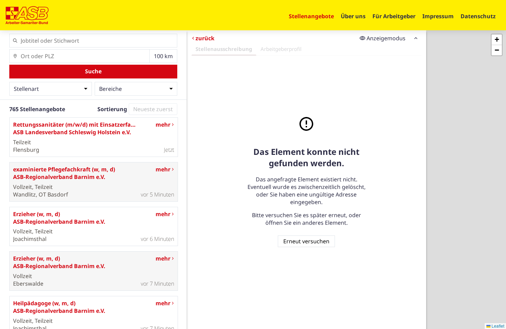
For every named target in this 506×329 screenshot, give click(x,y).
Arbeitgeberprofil (281, 48)
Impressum (438, 16)
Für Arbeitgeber (393, 16)
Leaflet (497, 326)
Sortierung (112, 109)
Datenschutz (478, 16)
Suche (93, 71)
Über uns (353, 16)
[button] (497, 39)
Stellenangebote (311, 16)
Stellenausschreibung (224, 48)
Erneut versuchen (306, 241)
